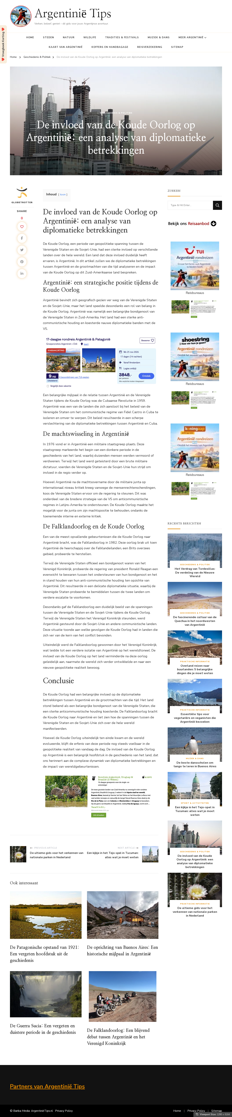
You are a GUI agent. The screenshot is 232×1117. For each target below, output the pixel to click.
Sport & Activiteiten (195, 803)
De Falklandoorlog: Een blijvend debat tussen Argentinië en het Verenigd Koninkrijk (118, 1037)
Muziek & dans (159, 37)
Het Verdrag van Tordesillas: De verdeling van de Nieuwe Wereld (195, 572)
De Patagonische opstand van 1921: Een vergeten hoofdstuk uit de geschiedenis (44, 954)
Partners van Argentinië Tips (47, 1086)
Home (30, 37)
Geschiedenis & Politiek (116, 112)
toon (63, 194)
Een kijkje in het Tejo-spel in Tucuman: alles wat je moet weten (195, 811)
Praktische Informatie (195, 661)
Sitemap (177, 47)
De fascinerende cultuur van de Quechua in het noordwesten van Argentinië (195, 621)
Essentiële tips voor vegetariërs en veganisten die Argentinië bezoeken (195, 718)
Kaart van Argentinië (66, 47)
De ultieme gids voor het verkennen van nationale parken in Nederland (195, 911)
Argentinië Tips (72, 14)
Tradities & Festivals (122, 37)
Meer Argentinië (191, 37)
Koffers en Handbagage (110, 47)
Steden (48, 37)
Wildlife (89, 37)
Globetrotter (22, 202)
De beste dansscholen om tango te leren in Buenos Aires (194, 765)
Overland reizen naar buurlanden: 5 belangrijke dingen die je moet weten (195, 669)
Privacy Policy (64, 1111)
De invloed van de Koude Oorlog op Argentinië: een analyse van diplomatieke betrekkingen (195, 861)
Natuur (68, 37)
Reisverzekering (149, 47)
